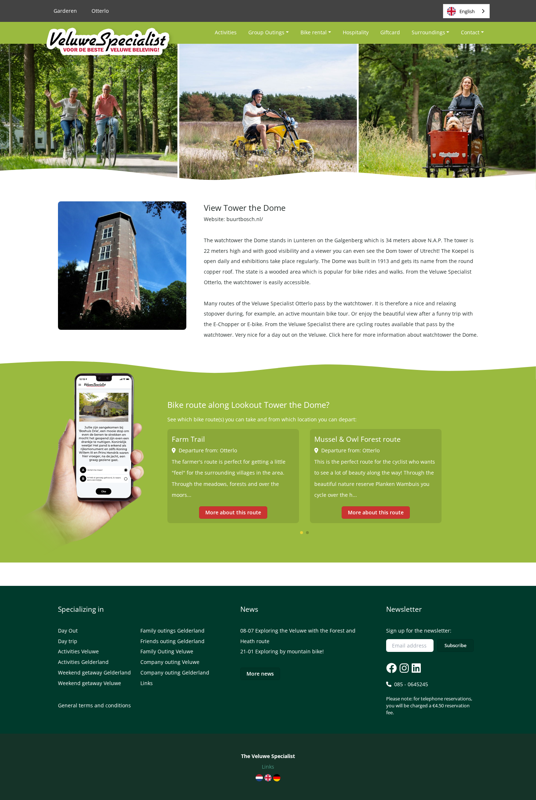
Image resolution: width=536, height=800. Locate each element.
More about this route (233, 512)
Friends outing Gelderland (172, 641)
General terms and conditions (94, 705)
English (467, 11)
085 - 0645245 (429, 698)
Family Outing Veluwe (166, 651)
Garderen (65, 10)
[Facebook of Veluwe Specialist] (391, 667)
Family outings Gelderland (172, 630)
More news (260, 673)
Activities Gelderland (83, 661)
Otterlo (100, 10)
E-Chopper (226, 324)
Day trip (67, 641)
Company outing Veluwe (169, 661)
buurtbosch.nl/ (244, 219)
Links (146, 683)
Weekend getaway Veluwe (89, 683)
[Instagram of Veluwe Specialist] (403, 667)
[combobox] (466, 11)
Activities (226, 32)
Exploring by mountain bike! (289, 651)
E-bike (254, 324)
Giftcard (390, 32)
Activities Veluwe (78, 651)
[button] (244, 166)
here (347, 334)
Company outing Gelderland (174, 672)
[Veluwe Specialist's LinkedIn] (415, 667)
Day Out (68, 630)
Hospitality (356, 32)
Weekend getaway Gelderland (94, 672)
